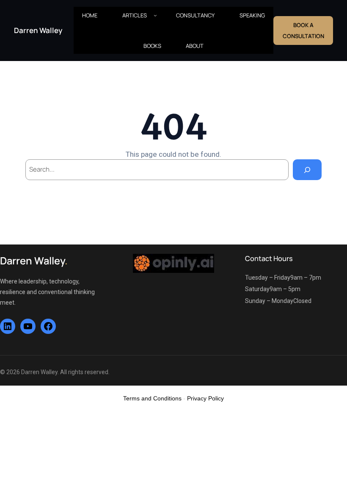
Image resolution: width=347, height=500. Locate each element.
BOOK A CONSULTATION (303, 30)
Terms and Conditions (152, 398)
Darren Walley (38, 30)
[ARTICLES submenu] (155, 15)
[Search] (307, 169)
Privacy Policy (205, 398)
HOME (89, 15)
